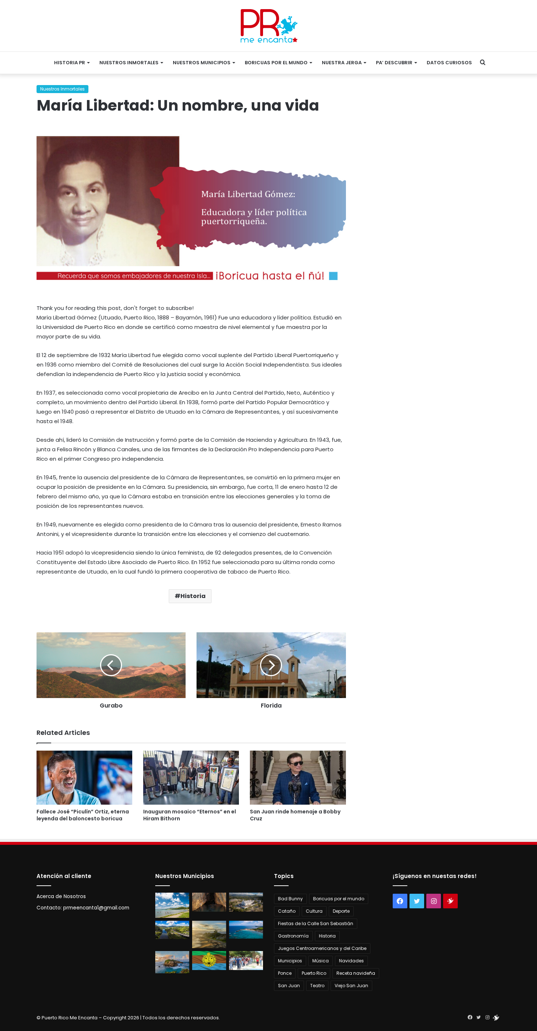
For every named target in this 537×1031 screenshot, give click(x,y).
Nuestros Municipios (202, 62)
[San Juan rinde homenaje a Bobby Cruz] (298, 778)
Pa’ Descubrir (394, 62)
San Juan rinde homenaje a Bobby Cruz (295, 815)
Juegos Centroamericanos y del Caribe (322, 948)
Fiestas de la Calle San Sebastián (315, 923)
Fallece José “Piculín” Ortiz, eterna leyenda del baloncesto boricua (83, 815)
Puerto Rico (314, 973)
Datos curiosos (449, 62)
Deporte (341, 911)
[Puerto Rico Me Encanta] (268, 25)
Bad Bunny (290, 899)
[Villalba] (172, 930)
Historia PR (69, 62)
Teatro (317, 985)
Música (320, 961)
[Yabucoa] (172, 905)
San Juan (289, 985)
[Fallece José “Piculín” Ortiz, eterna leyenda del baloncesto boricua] (84, 778)
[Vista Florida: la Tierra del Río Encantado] (209, 902)
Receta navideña (355, 973)
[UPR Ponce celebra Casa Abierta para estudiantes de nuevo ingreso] (246, 960)
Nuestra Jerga (342, 62)
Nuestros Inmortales (129, 62)
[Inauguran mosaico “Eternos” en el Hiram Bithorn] (191, 778)
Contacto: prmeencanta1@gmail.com (83, 907)
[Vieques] (209, 934)
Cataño (287, 911)
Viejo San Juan (351, 985)
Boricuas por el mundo (276, 62)
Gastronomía (293, 936)
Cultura (314, 911)
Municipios (290, 961)
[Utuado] (209, 960)
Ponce (285, 973)
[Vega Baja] (246, 930)
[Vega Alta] (172, 962)
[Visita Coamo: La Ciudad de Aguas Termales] (246, 902)
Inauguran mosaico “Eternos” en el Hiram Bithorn (189, 815)
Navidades (351, 961)
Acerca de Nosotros (61, 896)
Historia (193, 596)
